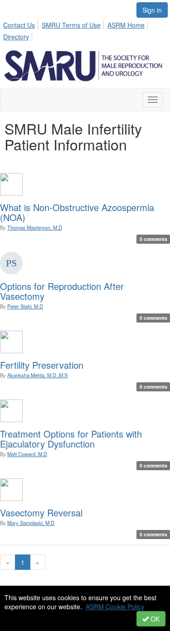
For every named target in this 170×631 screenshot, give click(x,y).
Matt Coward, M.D (27, 454)
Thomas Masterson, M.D (34, 227)
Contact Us (19, 24)
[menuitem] (21, 23)
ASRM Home (126, 24)
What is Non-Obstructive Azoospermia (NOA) (77, 212)
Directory (16, 36)
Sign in (152, 9)
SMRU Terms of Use (71, 24)
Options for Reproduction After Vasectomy (62, 291)
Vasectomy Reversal (41, 512)
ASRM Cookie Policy (115, 606)
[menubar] (85, 29)
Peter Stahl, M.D (25, 306)
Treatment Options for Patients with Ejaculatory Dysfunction (71, 438)
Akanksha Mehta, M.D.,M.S (37, 375)
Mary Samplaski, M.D (30, 522)
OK (154, 618)
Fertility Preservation (41, 364)
